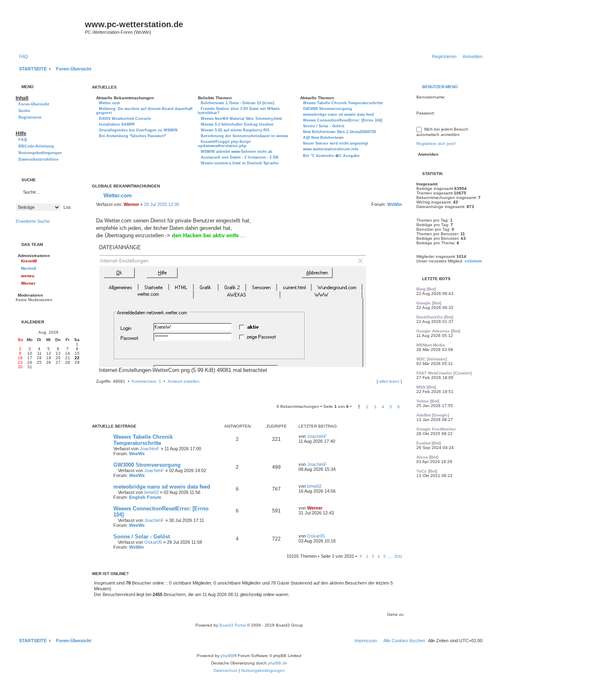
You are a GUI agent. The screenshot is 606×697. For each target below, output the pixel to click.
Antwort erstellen (184, 381)
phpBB (227, 655)
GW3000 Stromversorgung (147, 465)
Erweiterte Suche (33, 221)
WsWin (394, 204)
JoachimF (150, 448)
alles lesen (389, 381)
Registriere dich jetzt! (436, 143)
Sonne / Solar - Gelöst (141, 536)
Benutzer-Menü (439, 86)
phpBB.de (277, 663)
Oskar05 (153, 542)
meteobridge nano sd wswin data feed (161, 487)
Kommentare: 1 (146, 381)
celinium (473, 261)
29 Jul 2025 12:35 (161, 204)
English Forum (145, 497)
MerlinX (28, 268)
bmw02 (151, 492)
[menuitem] (22, 56)
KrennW (29, 261)
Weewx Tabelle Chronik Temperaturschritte (143, 440)
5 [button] (391, 407)
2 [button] (367, 407)
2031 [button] (398, 556)
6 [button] (398, 407)
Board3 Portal (232, 625)
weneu (27, 276)
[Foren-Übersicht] (49, 29)
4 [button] (383, 407)
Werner (131, 204)
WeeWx (137, 453)
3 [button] (375, 407)
